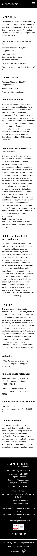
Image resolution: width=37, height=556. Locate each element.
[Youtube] (20, 534)
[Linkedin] (25, 534)
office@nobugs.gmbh (11, 409)
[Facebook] (16, 534)
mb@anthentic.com (10, 391)
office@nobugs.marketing (13, 364)
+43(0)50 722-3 (8, 366)
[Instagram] (12, 534)
